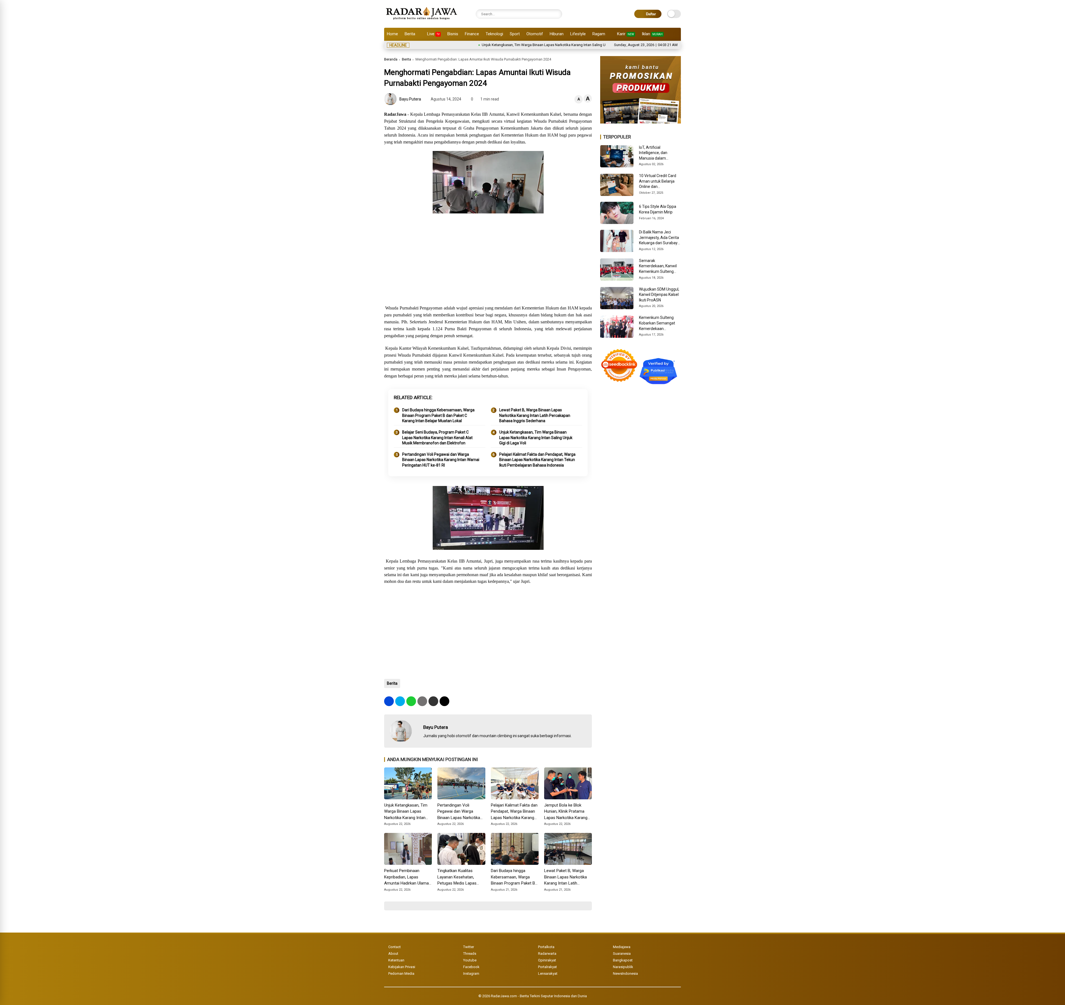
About (393, 953)
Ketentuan (396, 960)
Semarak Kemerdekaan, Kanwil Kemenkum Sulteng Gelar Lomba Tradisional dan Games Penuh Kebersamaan (659, 266)
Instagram (471, 973)
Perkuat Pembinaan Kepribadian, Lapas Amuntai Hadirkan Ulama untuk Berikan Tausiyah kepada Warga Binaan (406, 877)
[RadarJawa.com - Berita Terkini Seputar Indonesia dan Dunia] (422, 20)
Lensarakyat (547, 973)
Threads (469, 953)
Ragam (598, 33)
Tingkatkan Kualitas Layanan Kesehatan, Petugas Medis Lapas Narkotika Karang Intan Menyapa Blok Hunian (458, 877)
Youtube (469, 960)
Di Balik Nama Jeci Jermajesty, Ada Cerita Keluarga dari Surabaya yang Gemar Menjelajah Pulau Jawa (659, 238)
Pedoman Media (401, 973)
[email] (433, 701)
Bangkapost (623, 960)
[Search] (556, 14)
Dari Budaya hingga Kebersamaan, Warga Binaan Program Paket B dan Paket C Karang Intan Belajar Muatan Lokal (438, 415)
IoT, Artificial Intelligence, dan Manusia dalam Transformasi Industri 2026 (658, 153)
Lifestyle (578, 33)
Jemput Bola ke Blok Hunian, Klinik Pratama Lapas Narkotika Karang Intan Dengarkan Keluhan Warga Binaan (566, 812)
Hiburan (557, 33)
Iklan (652, 33)
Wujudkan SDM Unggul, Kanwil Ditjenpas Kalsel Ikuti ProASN (659, 294)
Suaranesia (622, 953)
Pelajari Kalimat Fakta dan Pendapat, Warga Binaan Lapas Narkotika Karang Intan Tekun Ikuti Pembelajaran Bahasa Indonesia (537, 459)
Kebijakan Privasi (401, 967)
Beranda (390, 59)
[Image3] (640, 122)
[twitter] (400, 701)
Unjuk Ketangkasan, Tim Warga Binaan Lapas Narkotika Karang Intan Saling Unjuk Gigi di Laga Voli (514, 45)
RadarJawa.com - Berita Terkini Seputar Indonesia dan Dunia (539, 996)
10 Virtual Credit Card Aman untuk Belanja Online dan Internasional (657, 181)
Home (392, 33)
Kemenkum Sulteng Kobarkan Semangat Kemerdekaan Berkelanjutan (657, 323)
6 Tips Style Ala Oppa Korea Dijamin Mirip (657, 209)
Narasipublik (623, 967)
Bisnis (452, 33)
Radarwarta (547, 953)
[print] (422, 701)
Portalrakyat (547, 967)
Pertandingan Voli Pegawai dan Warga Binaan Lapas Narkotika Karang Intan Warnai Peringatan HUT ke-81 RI (440, 459)
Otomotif (534, 33)
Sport (515, 33)
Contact (394, 947)
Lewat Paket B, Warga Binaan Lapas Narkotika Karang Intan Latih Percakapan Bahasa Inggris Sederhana (534, 415)
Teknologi (494, 33)
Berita (410, 33)
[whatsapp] (411, 701)
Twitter (468, 947)
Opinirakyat (547, 960)
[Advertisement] (488, 260)
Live (433, 33)
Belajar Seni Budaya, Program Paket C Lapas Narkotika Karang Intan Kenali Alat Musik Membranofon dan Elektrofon (437, 437)
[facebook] (389, 701)
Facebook (471, 967)
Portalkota (546, 947)
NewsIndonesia (625, 973)
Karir (625, 33)
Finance (472, 33)
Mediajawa (621, 947)
